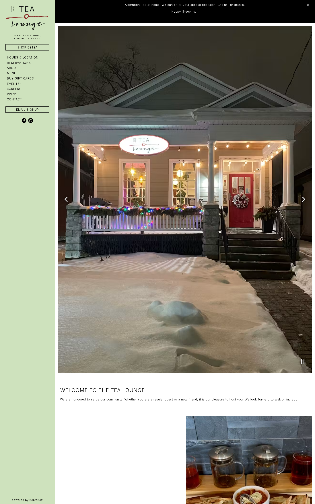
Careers (14, 89)
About (12, 68)
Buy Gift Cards (21, 78)
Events (13, 83)
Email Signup (27, 109)
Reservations (19, 63)
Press (12, 94)
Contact (14, 99)
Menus (13, 73)
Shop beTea (27, 47)
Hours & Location (22, 57)
